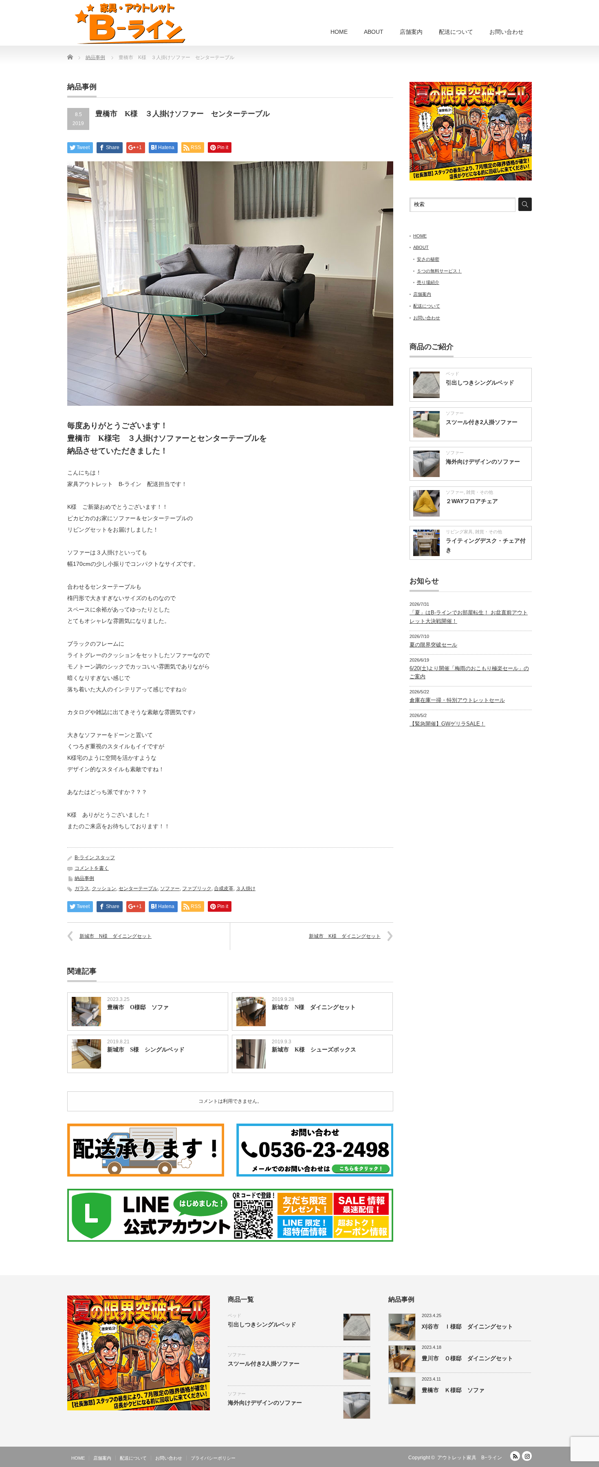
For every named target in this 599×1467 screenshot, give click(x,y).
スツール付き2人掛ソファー (482, 422)
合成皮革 (223, 888)
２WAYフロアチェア (472, 501)
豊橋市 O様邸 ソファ (138, 1007)
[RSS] (515, 1456)
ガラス (82, 888)
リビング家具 (459, 531)
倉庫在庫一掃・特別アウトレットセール (457, 700)
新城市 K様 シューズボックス (314, 1050)
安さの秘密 (428, 259)
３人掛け (245, 888)
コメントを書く (92, 868)
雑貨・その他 (479, 492)
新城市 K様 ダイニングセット (345, 936)
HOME (339, 32)
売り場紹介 (428, 282)
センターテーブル (138, 888)
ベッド (452, 373)
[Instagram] (527, 1456)
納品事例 (84, 878)
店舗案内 (411, 32)
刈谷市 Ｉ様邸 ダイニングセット (467, 1326)
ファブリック (196, 888)
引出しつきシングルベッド (480, 382)
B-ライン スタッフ (95, 857)
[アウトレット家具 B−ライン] (130, 23)
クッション (104, 888)
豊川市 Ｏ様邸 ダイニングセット (467, 1358)
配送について (456, 32)
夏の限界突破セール (433, 645)
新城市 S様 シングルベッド (146, 1050)
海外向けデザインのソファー (483, 461)
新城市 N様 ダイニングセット (115, 936)
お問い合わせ (506, 32)
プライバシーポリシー (213, 1458)
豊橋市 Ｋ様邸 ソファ (453, 1390)
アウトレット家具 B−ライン (469, 1457)
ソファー (170, 888)
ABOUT (373, 32)
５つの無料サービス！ (439, 270)
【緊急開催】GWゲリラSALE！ (447, 724)
